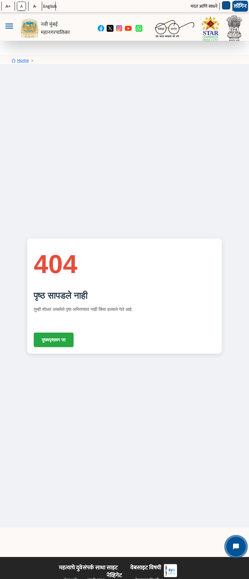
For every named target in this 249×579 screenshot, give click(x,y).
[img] (29, 28)
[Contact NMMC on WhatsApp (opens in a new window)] (139, 28)
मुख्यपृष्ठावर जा (53, 339)
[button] (9, 28)
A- (35, 6)
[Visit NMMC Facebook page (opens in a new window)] (101, 28)
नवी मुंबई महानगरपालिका (55, 28)
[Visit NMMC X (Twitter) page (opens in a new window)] (110, 28)
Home (23, 60)
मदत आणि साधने (204, 6)
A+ (8, 6)
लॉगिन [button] (240, 6)
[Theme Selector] (226, 5)
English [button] (50, 6)
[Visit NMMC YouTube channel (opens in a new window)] (128, 28)
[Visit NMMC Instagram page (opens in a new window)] (119, 28)
